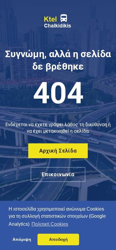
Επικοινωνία (58, 174)
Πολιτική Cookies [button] (50, 224)
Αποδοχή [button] (58, 239)
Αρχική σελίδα (58, 151)
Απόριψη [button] (21, 239)
